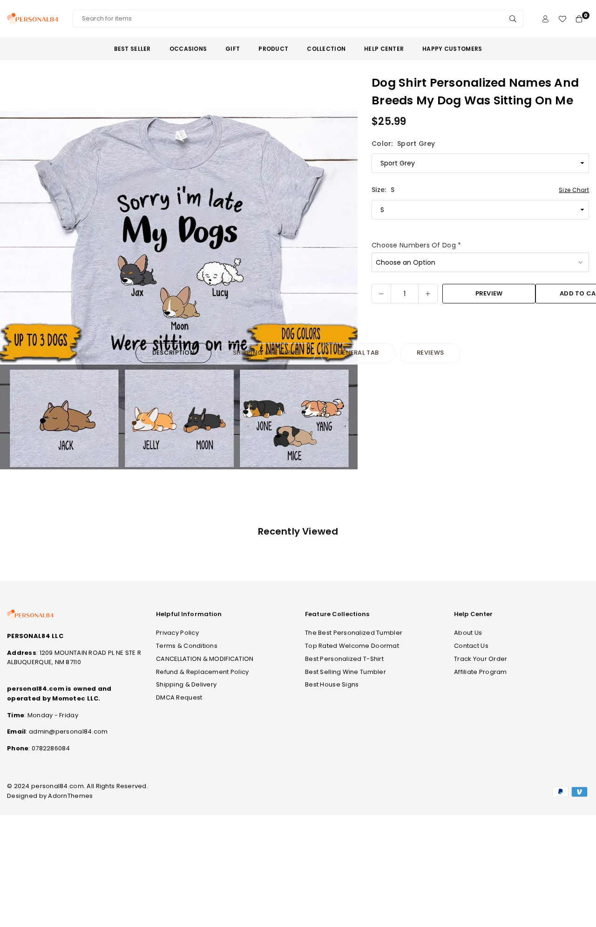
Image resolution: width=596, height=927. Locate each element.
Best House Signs (332, 684)
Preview (489, 293)
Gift (232, 49)
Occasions (188, 49)
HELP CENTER (384, 49)
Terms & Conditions (186, 645)
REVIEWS (430, 352)
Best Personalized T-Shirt (344, 658)
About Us (468, 632)
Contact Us (471, 645)
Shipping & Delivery (186, 684)
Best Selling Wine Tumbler (345, 671)
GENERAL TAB (358, 352)
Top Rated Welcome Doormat (352, 645)
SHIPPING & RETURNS (266, 352)
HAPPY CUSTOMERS (452, 49)
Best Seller (132, 49)
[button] (344, 290)
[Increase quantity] (428, 293)
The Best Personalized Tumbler (353, 632)
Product (273, 49)
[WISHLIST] (562, 19)
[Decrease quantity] (381, 293)
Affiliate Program (480, 671)
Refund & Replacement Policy (202, 671)
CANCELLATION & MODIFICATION (205, 658)
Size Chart (574, 190)
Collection (326, 49)
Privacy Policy (177, 632)
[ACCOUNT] (545, 19)
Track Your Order (480, 658)
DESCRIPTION (173, 352)
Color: (403, 143)
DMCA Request (179, 697)
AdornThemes (70, 795)
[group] (179, 290)
